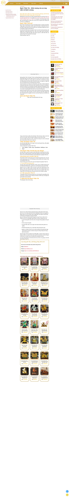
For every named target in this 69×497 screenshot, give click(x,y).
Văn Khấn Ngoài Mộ (54, 57)
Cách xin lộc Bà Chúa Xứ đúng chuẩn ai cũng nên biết (59, 130)
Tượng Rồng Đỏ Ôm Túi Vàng (24, 315)
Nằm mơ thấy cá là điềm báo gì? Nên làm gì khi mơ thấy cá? (59, 137)
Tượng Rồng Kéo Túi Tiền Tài (24, 362)
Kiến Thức (33, 3)
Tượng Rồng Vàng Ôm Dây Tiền (44, 315)
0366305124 (26, 246)
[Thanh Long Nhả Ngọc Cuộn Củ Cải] (25, 324)
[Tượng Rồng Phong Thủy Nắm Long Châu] (44, 356)
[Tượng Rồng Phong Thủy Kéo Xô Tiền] (34, 356)
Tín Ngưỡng (53, 49)
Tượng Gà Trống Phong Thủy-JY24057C (34, 378)
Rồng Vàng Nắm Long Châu (24, 346)
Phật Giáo (53, 39)
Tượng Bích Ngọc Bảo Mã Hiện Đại (34, 268)
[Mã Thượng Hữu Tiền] (25, 261)
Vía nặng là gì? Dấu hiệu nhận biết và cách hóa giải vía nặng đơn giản (59, 127)
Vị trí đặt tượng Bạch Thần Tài (10, 16)
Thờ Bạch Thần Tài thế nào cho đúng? (11, 14)
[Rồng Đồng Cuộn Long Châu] (34, 277)
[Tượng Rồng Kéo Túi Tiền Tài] (25, 356)
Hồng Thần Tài (26, 19)
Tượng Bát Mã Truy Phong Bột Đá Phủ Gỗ (44, 378)
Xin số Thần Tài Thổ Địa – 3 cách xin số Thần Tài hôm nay (59, 133)
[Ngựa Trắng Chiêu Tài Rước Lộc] (25, 371)
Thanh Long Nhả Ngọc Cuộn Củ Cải (24, 330)
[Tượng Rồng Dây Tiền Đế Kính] (44, 340)
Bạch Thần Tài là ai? (8, 10)
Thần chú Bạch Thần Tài (9, 12)
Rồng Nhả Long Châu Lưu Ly (24, 299)
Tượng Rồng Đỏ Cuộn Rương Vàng (34, 299)
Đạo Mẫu (52, 35)
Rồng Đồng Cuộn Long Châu (34, 283)
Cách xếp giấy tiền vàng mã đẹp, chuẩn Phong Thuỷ (59, 140)
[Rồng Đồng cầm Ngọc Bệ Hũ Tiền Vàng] (44, 324)
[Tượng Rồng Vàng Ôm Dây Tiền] (44, 309)
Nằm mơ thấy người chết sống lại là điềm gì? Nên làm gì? (59, 111)
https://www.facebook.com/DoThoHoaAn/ (32, 250)
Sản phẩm (25, 3)
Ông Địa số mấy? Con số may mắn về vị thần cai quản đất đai (59, 117)
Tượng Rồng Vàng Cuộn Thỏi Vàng (44, 299)
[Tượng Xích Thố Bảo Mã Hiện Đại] (44, 261)
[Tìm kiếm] (63, 4)
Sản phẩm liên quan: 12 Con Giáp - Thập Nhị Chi (31, 256)
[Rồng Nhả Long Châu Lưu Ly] (25, 293)
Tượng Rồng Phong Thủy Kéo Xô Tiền (34, 362)
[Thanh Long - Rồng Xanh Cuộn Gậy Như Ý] (34, 324)
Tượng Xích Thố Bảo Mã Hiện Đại (44, 268)
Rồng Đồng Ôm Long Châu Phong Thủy (44, 283)
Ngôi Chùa (53, 37)
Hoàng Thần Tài (44, 17)
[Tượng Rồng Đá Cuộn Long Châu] (34, 309)
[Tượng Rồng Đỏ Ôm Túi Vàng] (25, 309)
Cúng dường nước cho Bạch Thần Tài (11, 15)
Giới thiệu (18, 3)
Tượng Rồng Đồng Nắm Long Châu (24, 283)
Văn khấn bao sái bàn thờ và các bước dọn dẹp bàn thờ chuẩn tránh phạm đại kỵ (57, 13)
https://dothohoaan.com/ (28, 248)
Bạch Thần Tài (38, 17)
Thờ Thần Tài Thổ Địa (55, 47)
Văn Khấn (53, 55)
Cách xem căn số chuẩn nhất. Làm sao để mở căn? (59, 121)
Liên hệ (41, 3)
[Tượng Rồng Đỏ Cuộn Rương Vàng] (34, 293)
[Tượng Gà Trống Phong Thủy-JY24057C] (34, 371)
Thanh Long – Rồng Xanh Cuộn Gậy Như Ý (34, 330)
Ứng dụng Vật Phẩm (54, 53)
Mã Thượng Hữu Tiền (24, 268)
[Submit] (63, 7)
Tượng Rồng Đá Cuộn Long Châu (34, 315)
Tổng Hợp (53, 51)
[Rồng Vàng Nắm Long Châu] (25, 340)
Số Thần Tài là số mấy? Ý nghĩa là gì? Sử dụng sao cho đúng (59, 124)
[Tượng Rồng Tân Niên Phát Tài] (34, 340)
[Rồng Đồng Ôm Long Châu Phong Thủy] (44, 277)
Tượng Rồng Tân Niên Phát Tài (34, 346)
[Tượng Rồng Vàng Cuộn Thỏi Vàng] (44, 293)
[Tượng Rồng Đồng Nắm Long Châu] (25, 277)
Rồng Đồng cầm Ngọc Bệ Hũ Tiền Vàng (44, 330)
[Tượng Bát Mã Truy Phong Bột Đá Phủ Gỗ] (44, 371)
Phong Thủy (53, 41)
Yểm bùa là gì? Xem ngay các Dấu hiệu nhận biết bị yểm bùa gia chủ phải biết (59, 114)
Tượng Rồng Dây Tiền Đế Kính (44, 346)
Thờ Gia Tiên (22, 6)
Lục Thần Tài (32, 19)
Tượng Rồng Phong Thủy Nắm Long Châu (44, 362)
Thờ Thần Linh (53, 45)
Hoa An (11, 3)
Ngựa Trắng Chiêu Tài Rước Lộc (25, 377)
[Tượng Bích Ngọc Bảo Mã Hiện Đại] (34, 261)
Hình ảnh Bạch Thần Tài (9, 11)
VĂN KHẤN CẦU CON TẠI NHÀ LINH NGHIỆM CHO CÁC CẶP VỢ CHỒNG (57, 18)
